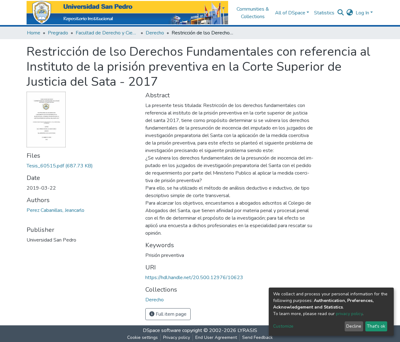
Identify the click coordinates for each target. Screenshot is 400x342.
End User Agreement (216, 337)
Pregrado (58, 32)
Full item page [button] (170, 314)
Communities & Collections (253, 13)
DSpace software (162, 330)
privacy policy (349, 314)
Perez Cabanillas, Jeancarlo (55, 210)
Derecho (155, 32)
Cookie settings (142, 337)
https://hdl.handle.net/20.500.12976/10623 (194, 277)
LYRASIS (247, 330)
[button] (350, 13)
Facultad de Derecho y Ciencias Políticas (107, 32)
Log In (362, 12)
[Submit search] (341, 13)
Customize (283, 326)
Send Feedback (257, 337)
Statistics (324, 12)
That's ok (376, 326)
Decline (353, 326)
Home (33, 32)
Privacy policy (176, 337)
